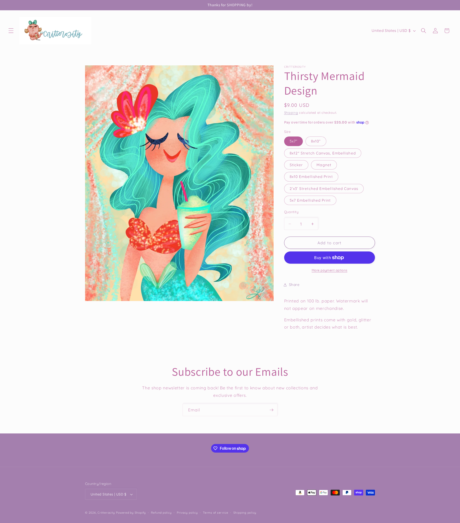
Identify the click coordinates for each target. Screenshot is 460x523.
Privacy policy (187, 512)
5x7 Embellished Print (310, 200)
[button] (11, 30)
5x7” (293, 141)
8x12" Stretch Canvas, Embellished (323, 153)
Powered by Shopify (131, 512)
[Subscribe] (271, 410)
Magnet (323, 165)
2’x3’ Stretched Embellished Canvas (324, 188)
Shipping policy (245, 512)
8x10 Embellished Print (311, 177)
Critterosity (106, 512)
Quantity (291, 212)
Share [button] (294, 285)
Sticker (296, 165)
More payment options (329, 270)
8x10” (316, 141)
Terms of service (215, 512)
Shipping (291, 113)
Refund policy (161, 512)
